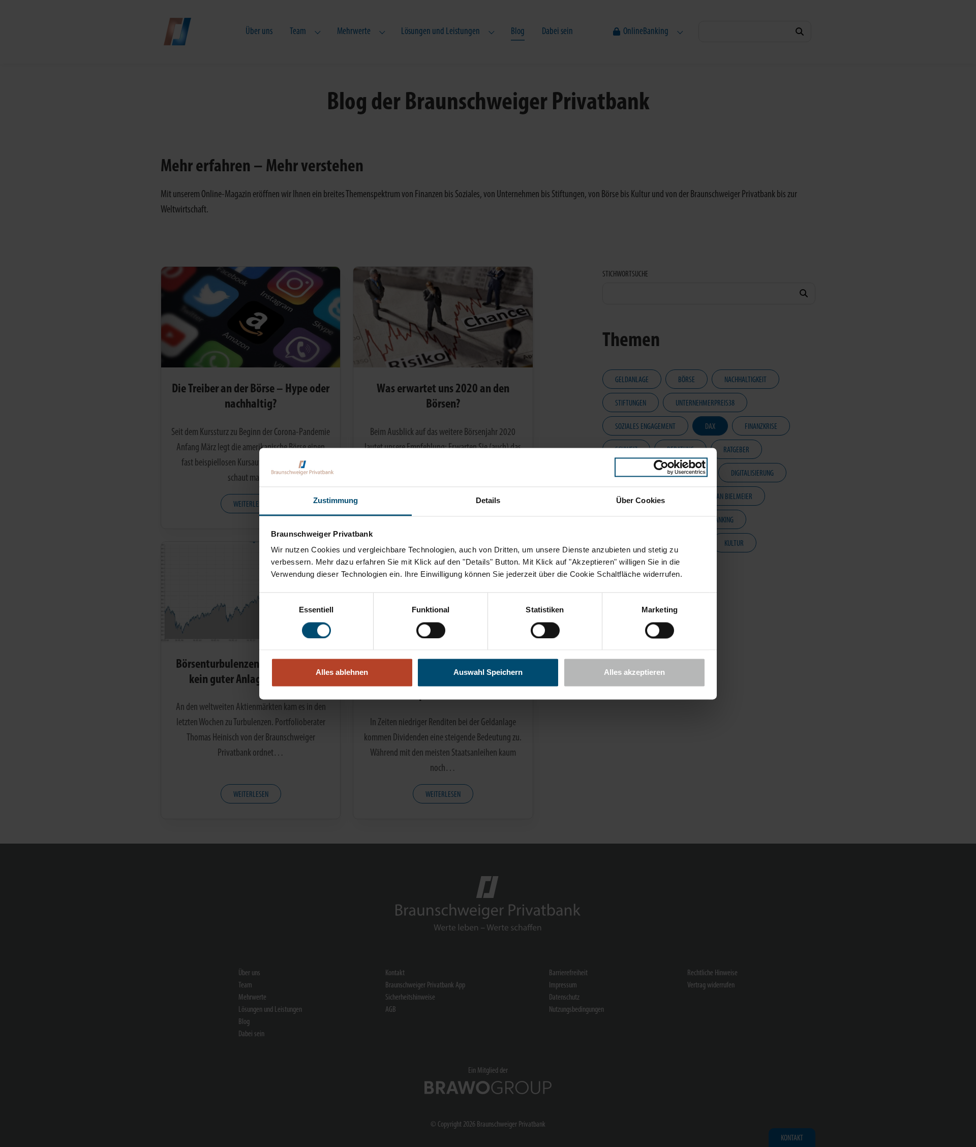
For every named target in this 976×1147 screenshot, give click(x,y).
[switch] (430, 630)
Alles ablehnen (342, 672)
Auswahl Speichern (488, 672)
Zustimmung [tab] (335, 501)
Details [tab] (488, 501)
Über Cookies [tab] (640, 501)
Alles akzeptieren (634, 672)
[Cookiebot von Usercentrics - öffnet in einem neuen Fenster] (661, 467)
